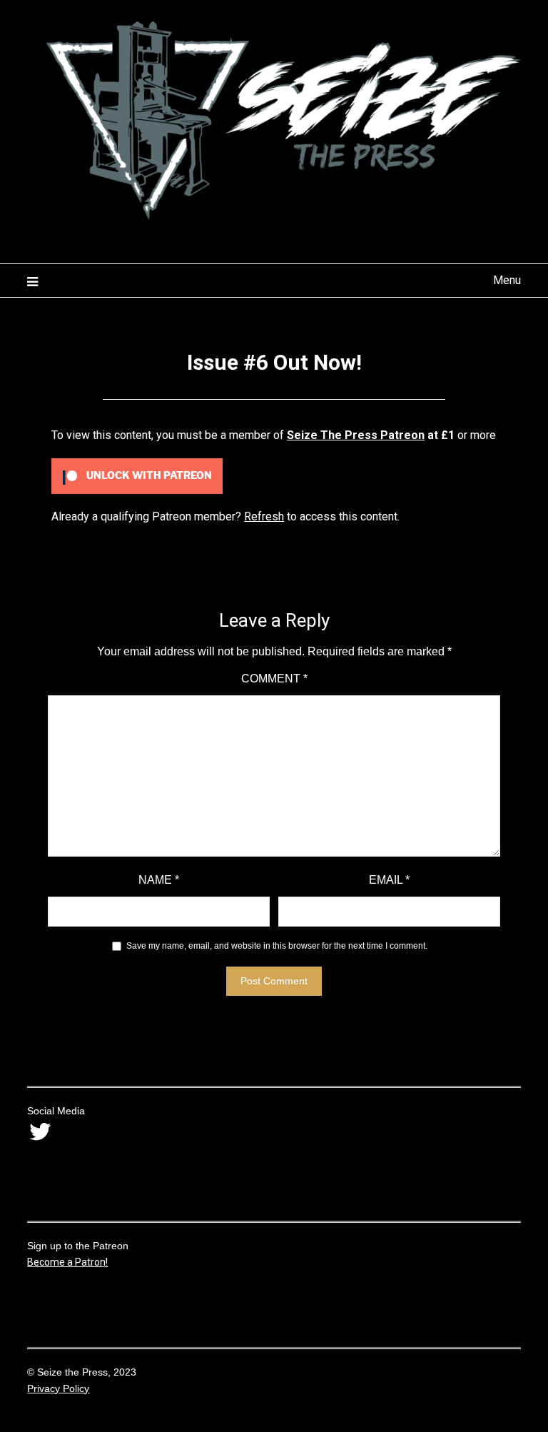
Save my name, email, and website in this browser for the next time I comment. (276, 946)
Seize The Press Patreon (356, 435)
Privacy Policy (58, 1388)
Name (158, 880)
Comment (274, 678)
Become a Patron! (67, 1262)
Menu (506, 280)
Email (389, 880)
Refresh (264, 516)
